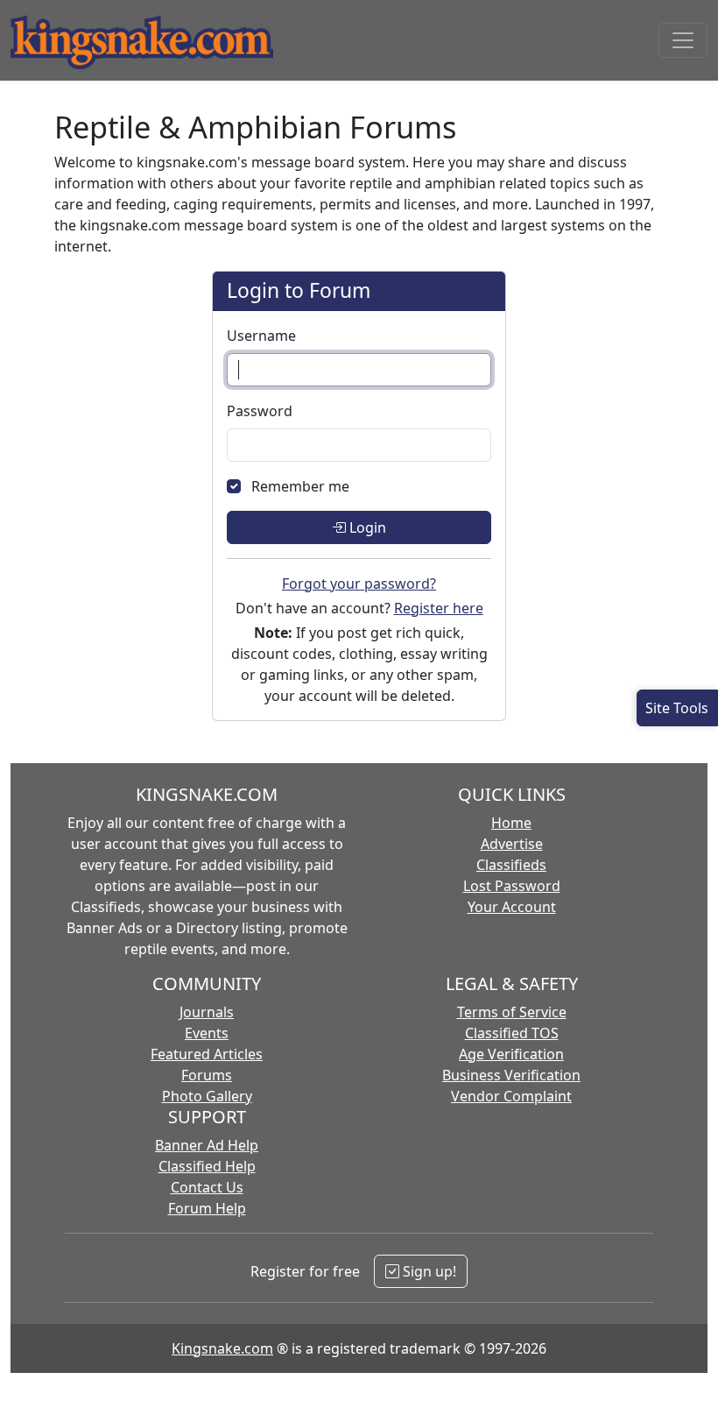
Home (511, 822)
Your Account (512, 906)
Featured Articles (207, 1054)
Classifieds (511, 864)
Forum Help (207, 1208)
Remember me (300, 486)
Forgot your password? (359, 583)
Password (259, 411)
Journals (207, 1012)
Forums (206, 1075)
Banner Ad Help (206, 1145)
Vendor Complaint (511, 1096)
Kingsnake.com (222, 1348)
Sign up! (427, 1271)
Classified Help (207, 1166)
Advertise (512, 843)
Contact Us (207, 1187)
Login (366, 527)
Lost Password (511, 885)
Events (207, 1033)
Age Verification (511, 1054)
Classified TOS (512, 1033)
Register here (438, 608)
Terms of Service (512, 1012)
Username (261, 335)
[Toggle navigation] (682, 40)
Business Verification (511, 1075)
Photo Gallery (207, 1096)
